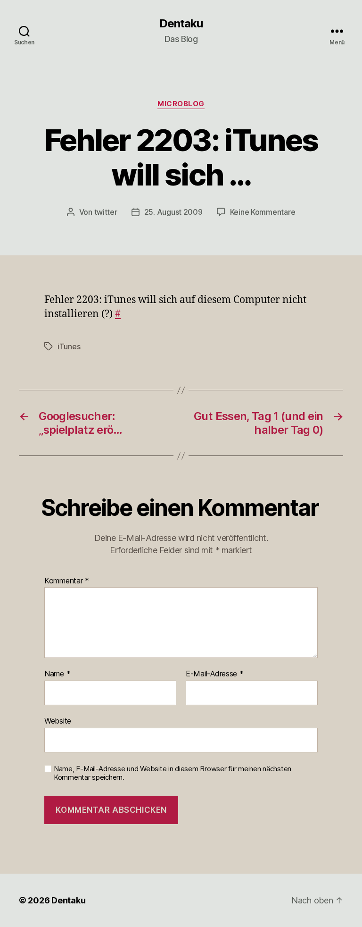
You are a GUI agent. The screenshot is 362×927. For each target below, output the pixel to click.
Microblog (181, 104)
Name (57, 674)
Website (57, 720)
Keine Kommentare (263, 212)
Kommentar (66, 581)
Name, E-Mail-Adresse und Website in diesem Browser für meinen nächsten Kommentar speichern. (172, 773)
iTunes (69, 346)
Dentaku (181, 23)
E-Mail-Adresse (215, 674)
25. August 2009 (173, 212)
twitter (105, 212)
